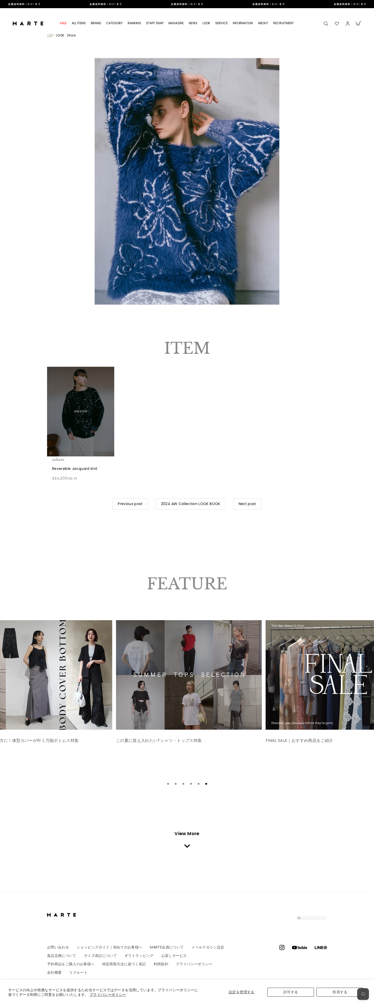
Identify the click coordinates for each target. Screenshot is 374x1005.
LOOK (206, 23)
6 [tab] (206, 783)
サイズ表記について (100, 955)
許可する (290, 992)
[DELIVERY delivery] (187, 4)
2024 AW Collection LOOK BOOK (190, 503)
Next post (247, 503)
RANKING (134, 23)
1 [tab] (168, 783)
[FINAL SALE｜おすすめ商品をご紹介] (189, 675)
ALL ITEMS (79, 23)
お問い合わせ (58, 947)
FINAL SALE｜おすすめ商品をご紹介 (149, 740)
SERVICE (221, 23)
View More (187, 833)
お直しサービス (174, 955)
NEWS (193, 23)
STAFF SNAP (154, 23)
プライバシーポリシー (108, 994)
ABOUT (263, 23)
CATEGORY (114, 23)
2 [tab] (175, 783)
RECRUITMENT (283, 23)
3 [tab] (183, 783)
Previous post (130, 503)
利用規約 (161, 964)
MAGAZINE (176, 23)
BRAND (96, 23)
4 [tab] (191, 783)
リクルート (78, 972)
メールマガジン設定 (207, 947)
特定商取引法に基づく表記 (124, 964)
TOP (50, 35)
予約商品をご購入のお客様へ (71, 964)
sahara (66, 459)
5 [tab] (198, 783)
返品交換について (61, 955)
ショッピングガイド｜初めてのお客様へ (109, 947)
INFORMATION (243, 23)
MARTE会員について (167, 947)
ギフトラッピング (139, 955)
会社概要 (54, 972)
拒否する (340, 992)
